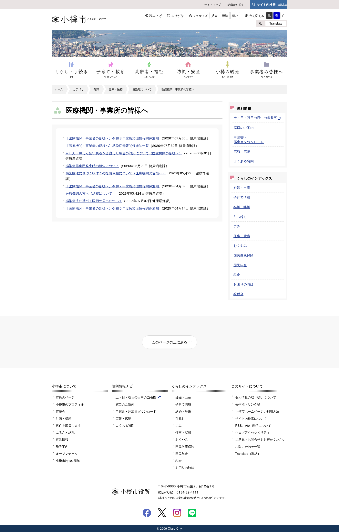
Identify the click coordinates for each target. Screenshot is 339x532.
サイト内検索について (251, 418)
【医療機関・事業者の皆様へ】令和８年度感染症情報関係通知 (113, 138)
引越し (180, 418)
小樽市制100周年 (68, 460)
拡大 (214, 15)
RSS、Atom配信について (253, 425)
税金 (236, 274)
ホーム (59, 89)
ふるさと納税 (65, 432)
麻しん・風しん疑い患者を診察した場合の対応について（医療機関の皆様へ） (124, 152)
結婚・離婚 (241, 206)
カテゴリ (78, 89)
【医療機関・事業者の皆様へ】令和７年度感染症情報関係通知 (113, 185)
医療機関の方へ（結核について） (91, 193)
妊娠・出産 (241, 187)
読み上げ (155, 15)
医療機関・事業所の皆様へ (177, 89)
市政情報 (62, 439)
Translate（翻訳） (248, 453)
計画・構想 (63, 418)
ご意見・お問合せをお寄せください (260, 439)
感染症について (142, 89)
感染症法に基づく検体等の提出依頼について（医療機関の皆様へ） (116, 172)
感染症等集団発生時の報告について (92, 165)
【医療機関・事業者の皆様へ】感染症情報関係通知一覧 (107, 145)
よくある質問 (244, 160)
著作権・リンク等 (247, 404)
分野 (96, 89)
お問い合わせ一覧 (247, 446)
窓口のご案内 (244, 127)
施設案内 (62, 446)
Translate (275, 23)
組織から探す (236, 4)
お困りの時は (243, 284)
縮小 (235, 15)
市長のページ (65, 397)
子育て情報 (241, 197)
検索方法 (282, 4)
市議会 (60, 411)
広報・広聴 (242, 151)
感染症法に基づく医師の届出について (94, 200)
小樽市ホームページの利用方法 (257, 411)
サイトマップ (212, 4)
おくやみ (240, 245)
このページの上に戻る (169, 341)
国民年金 (240, 264)
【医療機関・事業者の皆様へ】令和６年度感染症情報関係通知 (113, 208)
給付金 (238, 293)
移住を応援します (68, 425)
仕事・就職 (241, 235)
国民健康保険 (243, 255)
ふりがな (177, 15)
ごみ (236, 226)
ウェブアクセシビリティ (252, 432)
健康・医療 (116, 89)
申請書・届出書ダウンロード (249, 139)
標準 (225, 15)
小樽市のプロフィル (70, 404)
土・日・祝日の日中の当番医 (255, 117)
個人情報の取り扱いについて (255, 397)
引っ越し (240, 216)
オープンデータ (67, 453)
